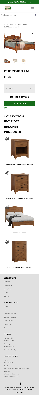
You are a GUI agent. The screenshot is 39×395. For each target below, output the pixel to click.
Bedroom (13, 24)
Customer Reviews (10, 313)
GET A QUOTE (19, 103)
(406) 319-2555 (8, 362)
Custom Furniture (10, 317)
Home (6, 24)
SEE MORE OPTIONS (20, 97)
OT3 (5, 108)
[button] (32, 33)
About (6, 310)
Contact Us (7, 324)
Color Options (8, 321)
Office (6, 292)
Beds (19, 24)
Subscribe (7, 328)
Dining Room (8, 285)
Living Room (8, 289)
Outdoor (7, 296)
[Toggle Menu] (32, 8)
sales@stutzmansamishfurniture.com (16, 368)
